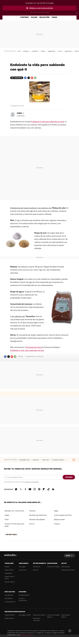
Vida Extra (22, 570)
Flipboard (32, 78)
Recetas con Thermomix (14, 511)
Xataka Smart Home (9, 577)
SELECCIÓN (44, 17)
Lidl (19, 51)
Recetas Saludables (37, 519)
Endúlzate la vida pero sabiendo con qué (47, 121)
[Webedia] (10, 555)
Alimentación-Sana (34, 347)
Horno (31, 524)
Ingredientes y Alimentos (34, 356)
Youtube (30, 489)
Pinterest (39, 489)
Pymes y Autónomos (23, 599)
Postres (32, 511)
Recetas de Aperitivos (38, 515)
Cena (60, 51)
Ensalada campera (58, 460)
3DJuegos (22, 566)
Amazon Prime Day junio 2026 (14, 525)
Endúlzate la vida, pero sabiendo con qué (27, 350)
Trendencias (9, 595)
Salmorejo (45, 460)
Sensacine (36, 566)
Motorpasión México (65, 616)
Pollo (7, 519)
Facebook (25, 78)
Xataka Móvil (9, 570)
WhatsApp (16, 489)
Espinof (35, 570)
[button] (20, 113)
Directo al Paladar (53, 566)
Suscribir (68, 477)
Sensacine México (39, 615)
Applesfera (8, 573)
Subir (68, 555)
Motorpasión (65, 566)
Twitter (28, 78)
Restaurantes (59, 519)
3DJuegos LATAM (25, 615)
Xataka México (10, 615)
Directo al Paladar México (53, 616)
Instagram (34, 489)
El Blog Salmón (24, 595)
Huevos (57, 524)
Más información (27, 635)
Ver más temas (11, 534)
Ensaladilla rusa (24, 460)
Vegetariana (51, 51)
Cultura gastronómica (63, 515)
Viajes (7, 515)
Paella (43, 51)
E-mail (35, 78)
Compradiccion (10, 601)
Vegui (56, 511)
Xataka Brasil (9, 618)
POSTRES (24, 17)
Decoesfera (9, 598)
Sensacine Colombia (36, 619)
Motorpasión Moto (67, 570)
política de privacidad (31, 482)
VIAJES (34, 17)
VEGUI (54, 17)
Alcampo (26, 51)
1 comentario (17, 78)
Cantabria (35, 51)
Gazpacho (36, 460)
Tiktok (48, 489)
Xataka (7, 566)
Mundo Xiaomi (10, 582)
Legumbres (68, 51)
